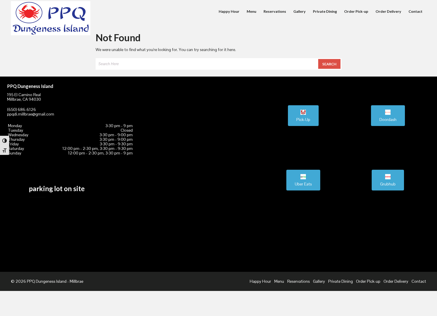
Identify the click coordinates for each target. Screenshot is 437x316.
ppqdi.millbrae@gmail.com (30, 114)
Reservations (275, 11)
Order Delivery (388, 11)
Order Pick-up (356, 11)
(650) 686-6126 (21, 109)
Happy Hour (229, 11)
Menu (251, 11)
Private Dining (325, 11)
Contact (415, 11)
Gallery (299, 11)
